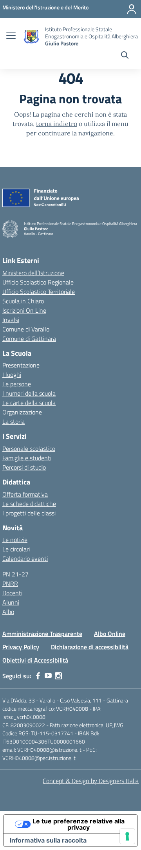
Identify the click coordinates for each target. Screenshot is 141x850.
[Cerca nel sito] (125, 56)
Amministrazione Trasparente (42, 633)
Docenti (12, 593)
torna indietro (56, 124)
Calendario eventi (25, 558)
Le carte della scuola (29, 402)
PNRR (10, 583)
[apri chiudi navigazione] (11, 36)
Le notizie (14, 539)
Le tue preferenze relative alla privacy (79, 824)
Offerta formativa (25, 494)
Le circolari (16, 549)
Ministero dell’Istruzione (33, 272)
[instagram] (58, 675)
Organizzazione (22, 412)
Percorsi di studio (24, 467)
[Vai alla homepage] (31, 36)
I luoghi (11, 374)
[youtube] (48, 675)
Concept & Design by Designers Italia (91, 780)
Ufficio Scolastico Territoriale (38, 291)
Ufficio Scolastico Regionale (38, 282)
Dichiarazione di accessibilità (89, 647)
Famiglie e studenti (26, 458)
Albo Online (109, 633)
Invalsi (10, 319)
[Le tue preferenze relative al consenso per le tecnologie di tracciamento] (127, 836)
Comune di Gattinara (29, 338)
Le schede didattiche (29, 503)
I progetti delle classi (29, 513)
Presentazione (21, 365)
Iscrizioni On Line (24, 310)
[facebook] (38, 675)
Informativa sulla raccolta (48, 840)
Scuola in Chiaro (23, 301)
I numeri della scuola (29, 393)
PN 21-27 (15, 574)
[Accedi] (132, 9)
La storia (13, 421)
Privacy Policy (20, 647)
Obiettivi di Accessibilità (35, 660)
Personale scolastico (28, 448)
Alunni (10, 602)
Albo (8, 611)
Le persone (16, 384)
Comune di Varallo (25, 329)
